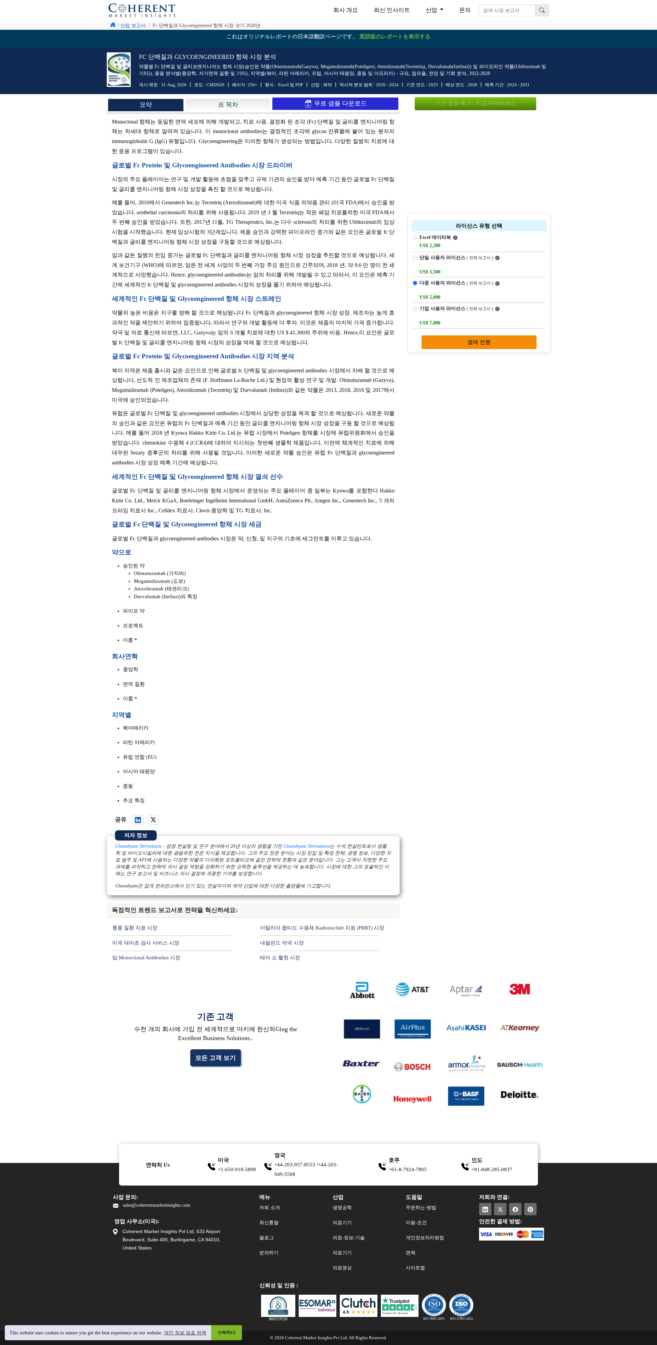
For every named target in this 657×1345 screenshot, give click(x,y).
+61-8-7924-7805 (408, 1169)
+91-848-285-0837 (492, 1169)
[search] (542, 10)
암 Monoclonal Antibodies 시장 (146, 957)
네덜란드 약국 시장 (282, 943)
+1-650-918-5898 (237, 1169)
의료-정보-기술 (349, 1237)
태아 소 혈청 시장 (280, 957)
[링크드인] (485, 1209)
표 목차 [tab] (228, 104)
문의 (465, 10)
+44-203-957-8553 (295, 1164)
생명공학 (342, 1207)
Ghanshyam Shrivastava (138, 846)
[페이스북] (515, 1209)
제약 (327, 84)
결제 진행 (479, 342)
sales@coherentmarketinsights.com (155, 1205)
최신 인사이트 (392, 10)
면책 (410, 1252)
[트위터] (500, 1209)
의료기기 (342, 1222)
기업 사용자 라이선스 (456, 308)
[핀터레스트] (530, 1209)
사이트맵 (415, 1267)
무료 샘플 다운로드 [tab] (339, 103)
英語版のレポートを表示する (394, 36)
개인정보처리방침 (425, 1237)
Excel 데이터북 (436, 237)
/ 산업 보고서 (132, 25)
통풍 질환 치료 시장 (134, 928)
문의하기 (269, 1252)
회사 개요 (345, 10)
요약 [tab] (146, 104)
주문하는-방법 (421, 1207)
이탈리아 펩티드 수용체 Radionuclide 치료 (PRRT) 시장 (322, 928)
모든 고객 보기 (215, 1057)
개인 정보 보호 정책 (185, 1332)
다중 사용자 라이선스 (456, 282)
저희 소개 (269, 1207)
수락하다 (226, 1332)
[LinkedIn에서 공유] (138, 820)
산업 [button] (432, 10)
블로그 (266, 1237)
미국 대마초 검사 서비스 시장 (145, 943)
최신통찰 (269, 1222)
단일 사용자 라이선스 (456, 257)
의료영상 (342, 1267)
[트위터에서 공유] (153, 820)
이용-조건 (416, 1222)
